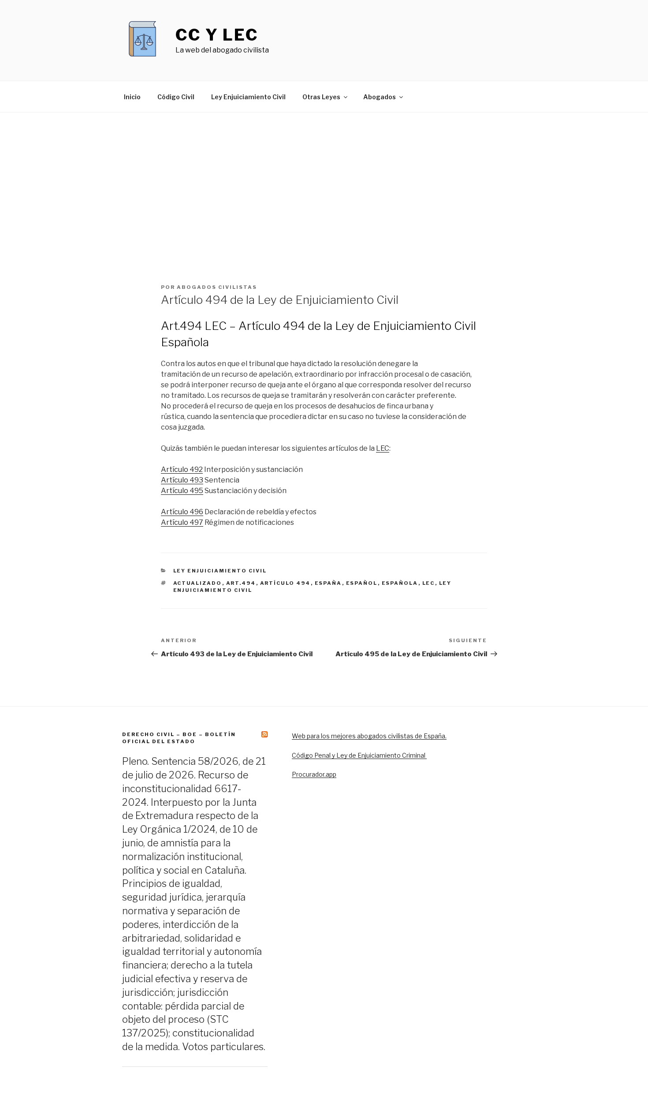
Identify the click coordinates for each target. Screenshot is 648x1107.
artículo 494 (285, 583)
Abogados (379, 97)
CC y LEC (216, 35)
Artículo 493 (182, 480)
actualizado (197, 583)
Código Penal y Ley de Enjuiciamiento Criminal (359, 755)
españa (328, 583)
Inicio (132, 97)
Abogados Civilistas (217, 287)
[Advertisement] (324, 178)
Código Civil (175, 97)
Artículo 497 (182, 522)
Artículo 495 (182, 490)
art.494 (241, 583)
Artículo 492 (182, 469)
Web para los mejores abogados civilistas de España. (369, 736)
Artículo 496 (182, 512)
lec (428, 583)
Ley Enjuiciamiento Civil (248, 97)
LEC (382, 448)
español (362, 583)
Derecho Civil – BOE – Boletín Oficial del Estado (179, 737)
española (400, 583)
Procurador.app (314, 774)
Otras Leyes (321, 97)
